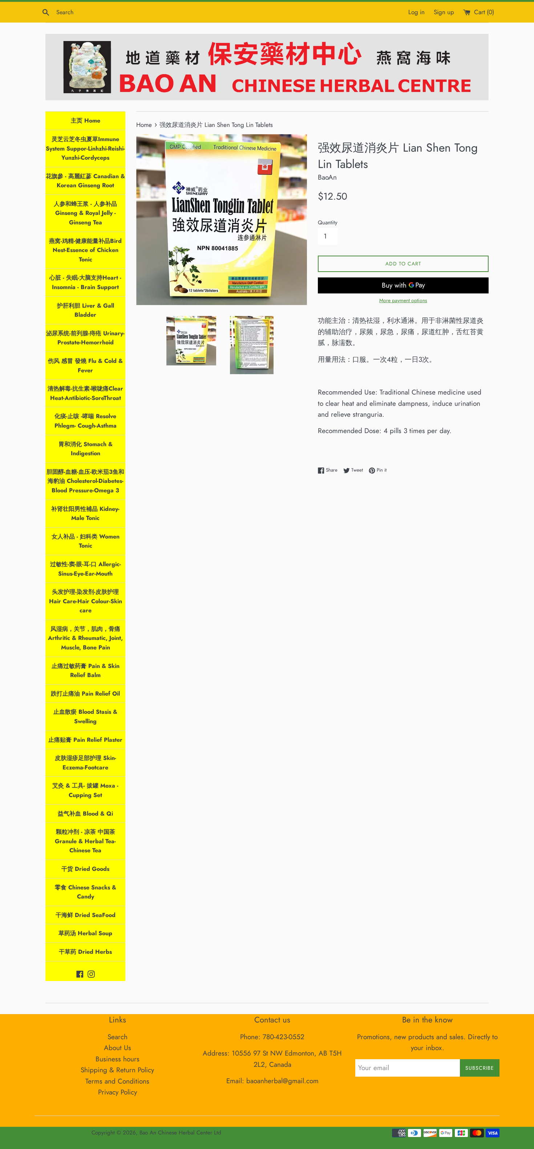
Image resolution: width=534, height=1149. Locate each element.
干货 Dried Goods (85, 869)
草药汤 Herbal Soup (85, 933)
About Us (117, 1048)
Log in (416, 12)
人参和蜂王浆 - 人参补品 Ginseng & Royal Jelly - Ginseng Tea (85, 213)
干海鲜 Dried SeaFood (86, 915)
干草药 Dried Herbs (85, 952)
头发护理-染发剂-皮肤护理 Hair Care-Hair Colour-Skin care (85, 601)
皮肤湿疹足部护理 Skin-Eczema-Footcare (85, 763)
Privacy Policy (117, 1092)
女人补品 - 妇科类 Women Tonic (86, 541)
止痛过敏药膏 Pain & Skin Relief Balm (86, 671)
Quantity (327, 223)
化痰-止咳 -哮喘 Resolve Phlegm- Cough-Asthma (85, 421)
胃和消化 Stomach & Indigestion (85, 449)
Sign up (444, 12)
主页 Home (85, 120)
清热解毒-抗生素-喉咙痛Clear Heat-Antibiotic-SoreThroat (85, 393)
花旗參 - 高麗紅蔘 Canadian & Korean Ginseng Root (85, 181)
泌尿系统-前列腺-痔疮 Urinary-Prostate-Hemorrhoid (85, 338)
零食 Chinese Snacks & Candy (85, 892)
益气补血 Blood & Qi (85, 813)
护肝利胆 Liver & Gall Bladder (85, 310)
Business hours (117, 1059)
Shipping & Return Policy (117, 1070)
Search (118, 1037)
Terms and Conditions (117, 1081)
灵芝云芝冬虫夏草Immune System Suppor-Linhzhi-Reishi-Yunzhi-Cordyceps (85, 148)
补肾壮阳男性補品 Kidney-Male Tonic (85, 514)
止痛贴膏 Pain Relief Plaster (85, 740)
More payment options (403, 300)
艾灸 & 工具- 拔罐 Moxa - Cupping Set (85, 790)
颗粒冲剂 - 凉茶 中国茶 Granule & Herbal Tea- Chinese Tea (85, 841)
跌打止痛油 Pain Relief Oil (85, 693)
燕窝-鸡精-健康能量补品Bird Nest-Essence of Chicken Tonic (85, 250)
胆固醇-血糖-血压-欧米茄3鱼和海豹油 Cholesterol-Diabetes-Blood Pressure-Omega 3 (85, 481)
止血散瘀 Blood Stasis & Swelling (85, 716)
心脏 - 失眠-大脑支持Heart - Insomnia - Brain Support (85, 282)
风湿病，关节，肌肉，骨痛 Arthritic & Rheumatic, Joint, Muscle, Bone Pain (85, 638)
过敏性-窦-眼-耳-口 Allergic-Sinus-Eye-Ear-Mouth (85, 569)
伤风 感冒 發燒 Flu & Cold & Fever (85, 366)
